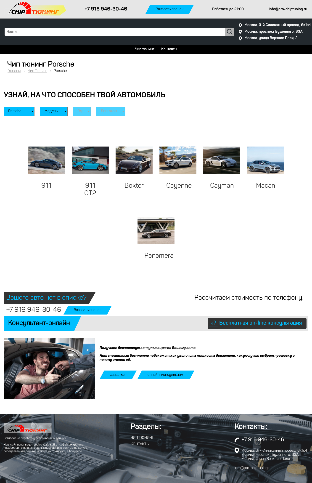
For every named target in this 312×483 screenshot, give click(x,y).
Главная (14, 71)
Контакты (169, 49)
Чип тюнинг (144, 49)
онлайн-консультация (166, 375)
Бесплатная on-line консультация (260, 323)
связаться (118, 375)
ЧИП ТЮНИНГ (142, 438)
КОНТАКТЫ (140, 444)
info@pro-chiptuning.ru (253, 468)
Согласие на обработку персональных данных (35, 438)
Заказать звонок (169, 9)
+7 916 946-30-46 (33, 310)
